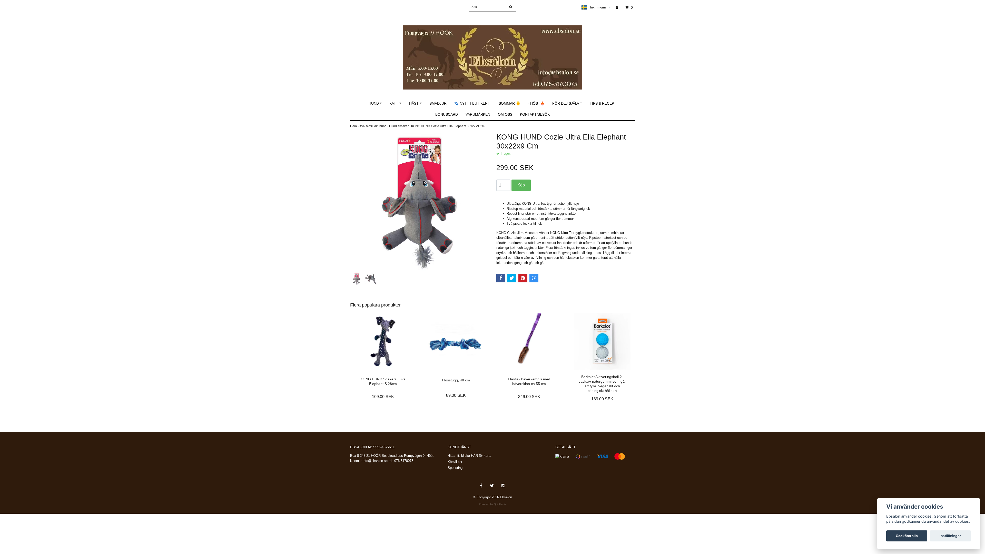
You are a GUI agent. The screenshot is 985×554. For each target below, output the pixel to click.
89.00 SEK (456, 395)
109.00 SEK (383, 396)
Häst (414, 103)
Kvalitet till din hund (374, 126)
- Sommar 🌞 (508, 103)
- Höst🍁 (536, 103)
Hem (354, 126)
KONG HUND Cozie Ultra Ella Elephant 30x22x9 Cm (448, 126)
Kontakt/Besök (535, 114)
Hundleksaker (400, 126)
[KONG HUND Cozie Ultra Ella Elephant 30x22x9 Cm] (419, 202)
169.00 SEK (602, 399)
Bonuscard (446, 114)
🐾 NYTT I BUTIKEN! (471, 103)
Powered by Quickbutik (492, 504)
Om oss (505, 114)
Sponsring (455, 468)
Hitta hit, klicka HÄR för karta (469, 456)
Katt (393, 103)
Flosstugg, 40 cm (456, 380)
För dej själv (565, 103)
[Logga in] (619, 7)
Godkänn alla (907, 536)
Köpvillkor (455, 462)
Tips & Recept (603, 103)
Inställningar (950, 536)
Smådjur (438, 103)
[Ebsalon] (492, 52)
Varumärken (478, 114)
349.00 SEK (529, 396)
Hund (374, 103)
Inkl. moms (600, 7)
